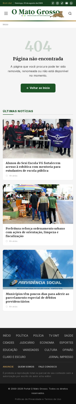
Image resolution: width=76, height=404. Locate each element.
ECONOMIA (47, 342)
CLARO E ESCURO (14, 357)
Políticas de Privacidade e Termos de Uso (38, 399)
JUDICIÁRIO (27, 342)
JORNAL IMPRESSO (61, 357)
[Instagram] (57, 3)
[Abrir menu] (6, 13)
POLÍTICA (22, 335)
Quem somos (26, 366)
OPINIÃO (68, 350)
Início (5, 24)
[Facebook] (53, 3)
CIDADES (8, 342)
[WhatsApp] (71, 3)
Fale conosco (48, 366)
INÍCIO (7, 335)
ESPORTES (66, 342)
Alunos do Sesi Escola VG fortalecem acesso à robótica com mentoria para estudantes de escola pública (33, 166)
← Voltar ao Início (38, 88)
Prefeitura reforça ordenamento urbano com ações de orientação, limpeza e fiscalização (35, 232)
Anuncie (8, 366)
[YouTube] (67, 3)
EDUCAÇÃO (10, 350)
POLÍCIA (38, 335)
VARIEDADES (31, 350)
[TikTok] (62, 3)
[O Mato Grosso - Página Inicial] (38, 13)
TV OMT (54, 335)
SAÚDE (68, 335)
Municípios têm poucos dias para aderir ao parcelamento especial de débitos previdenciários (37, 297)
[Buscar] (70, 13)
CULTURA (51, 350)
